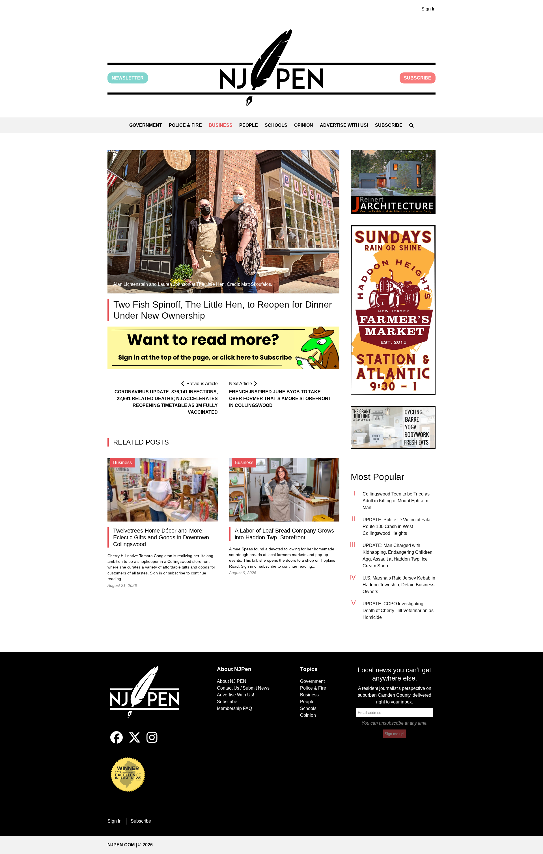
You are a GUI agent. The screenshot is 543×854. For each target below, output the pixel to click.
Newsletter (128, 78)
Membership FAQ (234, 708)
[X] (134, 742)
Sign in (156, 573)
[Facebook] (116, 742)
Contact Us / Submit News (243, 688)
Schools (276, 125)
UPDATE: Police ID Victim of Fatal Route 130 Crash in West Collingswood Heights (397, 526)
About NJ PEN (231, 681)
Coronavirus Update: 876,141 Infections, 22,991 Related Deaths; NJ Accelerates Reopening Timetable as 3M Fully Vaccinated (166, 402)
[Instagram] (152, 742)
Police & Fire (185, 125)
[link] (393, 182)
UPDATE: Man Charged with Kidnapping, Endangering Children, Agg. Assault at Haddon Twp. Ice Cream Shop (398, 555)
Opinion (303, 125)
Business (220, 125)
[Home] (148, 698)
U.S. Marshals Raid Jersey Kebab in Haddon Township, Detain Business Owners (399, 585)
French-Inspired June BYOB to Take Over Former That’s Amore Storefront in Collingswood (280, 398)
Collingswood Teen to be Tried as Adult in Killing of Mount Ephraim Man (396, 501)
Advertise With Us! (344, 125)
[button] (271, 67)
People (248, 125)
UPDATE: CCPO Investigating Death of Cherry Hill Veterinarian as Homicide (398, 610)
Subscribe (417, 78)
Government (145, 125)
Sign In (428, 9)
